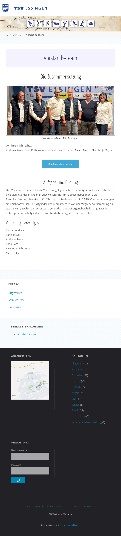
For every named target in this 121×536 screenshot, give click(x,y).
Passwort (16, 464)
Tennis (75, 410)
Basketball (77, 375)
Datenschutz (54, 506)
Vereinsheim (79, 416)
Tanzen (76, 404)
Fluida (61, 525)
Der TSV (17, 34)
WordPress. (74, 525)
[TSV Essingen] (26, 8)
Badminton (78, 369)
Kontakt (89, 506)
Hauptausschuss (16, 307)
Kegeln (75, 393)
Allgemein (77, 363)
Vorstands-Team (16, 300)
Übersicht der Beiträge (23, 334)
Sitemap (73, 506)
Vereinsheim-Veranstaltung (87, 422)
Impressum (33, 506)
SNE (74, 399)
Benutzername (19, 450)
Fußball (76, 387)
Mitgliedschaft (15, 293)
